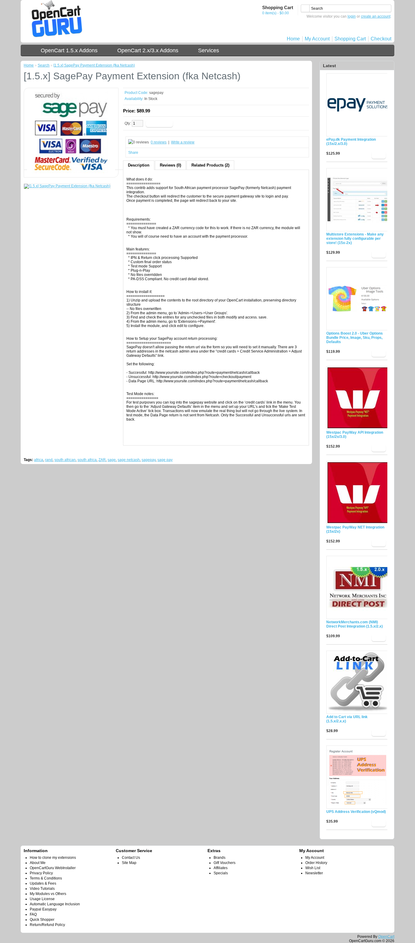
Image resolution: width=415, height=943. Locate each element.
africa (38, 460)
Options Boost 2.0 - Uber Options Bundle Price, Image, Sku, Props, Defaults (354, 337)
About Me (38, 863)
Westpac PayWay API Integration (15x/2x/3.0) (354, 434)
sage (112, 460)
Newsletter (314, 873)
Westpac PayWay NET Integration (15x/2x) (355, 529)
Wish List (312, 868)
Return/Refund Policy (47, 925)
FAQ (33, 914)
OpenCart (386, 936)
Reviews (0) (170, 165)
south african (65, 460)
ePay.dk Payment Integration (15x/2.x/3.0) (351, 141)
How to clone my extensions (53, 857)
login (352, 16)
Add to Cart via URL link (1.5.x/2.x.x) (347, 719)
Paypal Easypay (43, 909)
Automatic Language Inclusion (55, 904)
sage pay (165, 460)
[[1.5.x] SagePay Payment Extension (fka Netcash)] (71, 172)
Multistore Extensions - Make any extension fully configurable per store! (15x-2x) (355, 238)
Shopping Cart (350, 38)
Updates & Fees (43, 883)
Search (44, 65)
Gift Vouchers (224, 863)
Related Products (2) (210, 165)
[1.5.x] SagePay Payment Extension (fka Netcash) (94, 65)
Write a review (182, 142)
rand (49, 460)
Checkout (381, 38)
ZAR (102, 460)
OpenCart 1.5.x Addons (69, 50)
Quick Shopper (42, 919)
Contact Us (131, 857)
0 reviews (158, 142)
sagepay (149, 460)
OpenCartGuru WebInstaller (53, 868)
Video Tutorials (42, 888)
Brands (219, 857)
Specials (221, 873)
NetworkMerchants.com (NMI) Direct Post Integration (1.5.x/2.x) (354, 624)
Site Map (129, 863)
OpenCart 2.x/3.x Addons (147, 50)
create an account (375, 16)
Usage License (42, 899)
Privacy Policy (41, 873)
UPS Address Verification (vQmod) (356, 812)
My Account (317, 38)
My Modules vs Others (48, 894)
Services (208, 50)
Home (293, 38)
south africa (87, 460)
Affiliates (221, 868)
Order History (316, 863)
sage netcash (129, 460)
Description (138, 165)
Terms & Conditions (46, 878)
